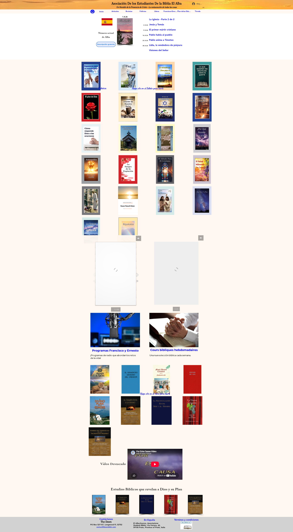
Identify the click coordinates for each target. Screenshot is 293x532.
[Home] (92, 11)
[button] (106, 44)
